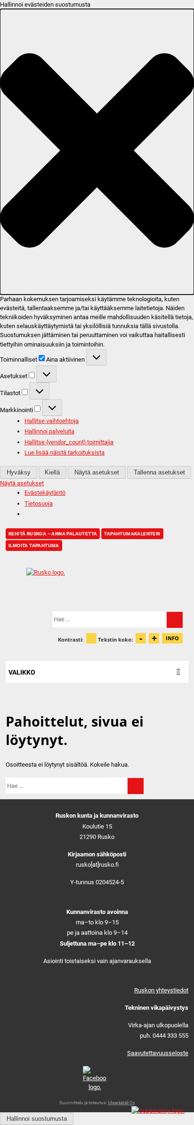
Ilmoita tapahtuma (33, 545)
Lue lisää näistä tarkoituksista (64, 452)
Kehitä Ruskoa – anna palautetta (52, 533)
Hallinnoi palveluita (49, 431)
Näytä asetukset (96, 472)
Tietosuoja (38, 503)
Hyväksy (19, 472)
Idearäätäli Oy (121, 1102)
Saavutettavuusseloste (157, 1053)
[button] (97, 151)
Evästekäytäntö (44, 492)
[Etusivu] (97, 581)
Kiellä (52, 472)
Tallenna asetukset (159, 472)
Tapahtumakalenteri (132, 533)
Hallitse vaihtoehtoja (51, 420)
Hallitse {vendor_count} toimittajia (68, 442)
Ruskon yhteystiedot (161, 990)
